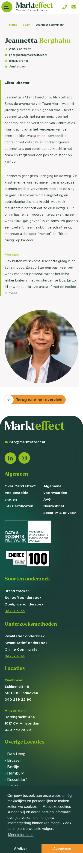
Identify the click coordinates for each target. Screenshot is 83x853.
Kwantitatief (26, 643)
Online (21, 649)
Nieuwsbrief (54, 506)
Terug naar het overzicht (39, 399)
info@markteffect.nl (27, 442)
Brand (17, 591)
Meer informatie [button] (20, 835)
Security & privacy (59, 512)
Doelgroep (24, 604)
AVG (47, 499)
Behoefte (23, 597)
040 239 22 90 (18, 699)
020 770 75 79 (18, 730)
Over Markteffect (20, 486)
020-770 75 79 (20, 49)
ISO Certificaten (19, 506)
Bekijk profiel (18, 60)
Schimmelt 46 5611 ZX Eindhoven (21, 686)
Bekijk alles (15, 611)
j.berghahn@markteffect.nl (28, 55)
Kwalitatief (25, 636)
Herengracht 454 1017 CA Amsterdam (22, 716)
